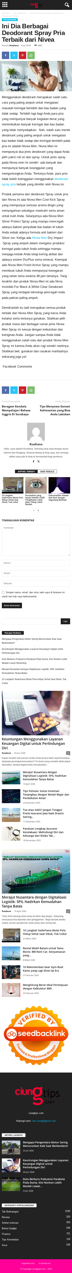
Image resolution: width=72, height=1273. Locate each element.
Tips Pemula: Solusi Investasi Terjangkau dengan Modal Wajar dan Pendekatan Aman (46, 794)
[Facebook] (5, 55)
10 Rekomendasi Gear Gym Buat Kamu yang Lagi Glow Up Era (43, 968)
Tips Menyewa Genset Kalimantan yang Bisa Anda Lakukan (55, 410)
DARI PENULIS (47, 471)
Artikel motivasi (10, 1222)
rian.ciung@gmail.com (44, 1120)
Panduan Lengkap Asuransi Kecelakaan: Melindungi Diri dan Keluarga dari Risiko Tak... (43, 832)
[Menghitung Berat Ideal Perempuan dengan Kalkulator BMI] (11, 990)
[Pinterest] (22, 55)
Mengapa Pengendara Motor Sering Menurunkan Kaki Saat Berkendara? (31, 641)
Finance (6, 1234)
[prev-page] (34, 511)
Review (6, 1217)
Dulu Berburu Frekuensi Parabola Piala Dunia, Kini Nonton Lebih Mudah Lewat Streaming (34, 661)
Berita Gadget (9, 1228)
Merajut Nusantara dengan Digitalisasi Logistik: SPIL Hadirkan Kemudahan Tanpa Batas (33, 671)
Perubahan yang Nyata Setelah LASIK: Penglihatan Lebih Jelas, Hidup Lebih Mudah (35, 500)
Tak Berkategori (10, 1211)
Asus (4, 1245)
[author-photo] (36, 432)
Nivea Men (39, 238)
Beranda (5, 13)
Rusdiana (14, 45)
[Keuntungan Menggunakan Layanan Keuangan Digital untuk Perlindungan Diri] (36, 713)
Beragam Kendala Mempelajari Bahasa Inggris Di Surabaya (16, 410)
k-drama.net (44, 1263)
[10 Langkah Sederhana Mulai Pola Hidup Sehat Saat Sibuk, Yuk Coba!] (12, 485)
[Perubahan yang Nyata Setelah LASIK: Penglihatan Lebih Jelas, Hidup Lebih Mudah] (36, 485)
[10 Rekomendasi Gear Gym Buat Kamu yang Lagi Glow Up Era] (11, 972)
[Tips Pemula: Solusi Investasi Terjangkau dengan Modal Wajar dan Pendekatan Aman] (11, 796)
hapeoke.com (28, 1263)
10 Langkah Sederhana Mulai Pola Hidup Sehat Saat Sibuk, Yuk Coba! (12, 498)
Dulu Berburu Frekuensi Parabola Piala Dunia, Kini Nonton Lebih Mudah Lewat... (44, 1182)
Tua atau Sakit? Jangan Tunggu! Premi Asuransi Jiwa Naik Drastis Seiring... (43, 813)
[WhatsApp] (31, 55)
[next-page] (38, 511)
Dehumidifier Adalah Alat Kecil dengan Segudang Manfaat (59, 497)
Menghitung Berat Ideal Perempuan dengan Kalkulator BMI (45, 986)
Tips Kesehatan (19, 13)
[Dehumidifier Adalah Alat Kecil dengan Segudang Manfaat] (59, 485)
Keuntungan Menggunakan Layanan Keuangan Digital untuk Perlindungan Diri (32, 651)
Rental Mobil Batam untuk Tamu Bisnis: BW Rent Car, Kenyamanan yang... (44, 951)
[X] (14, 55)
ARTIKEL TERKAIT (26, 471)
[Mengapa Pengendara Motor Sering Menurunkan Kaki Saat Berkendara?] (11, 1148)
